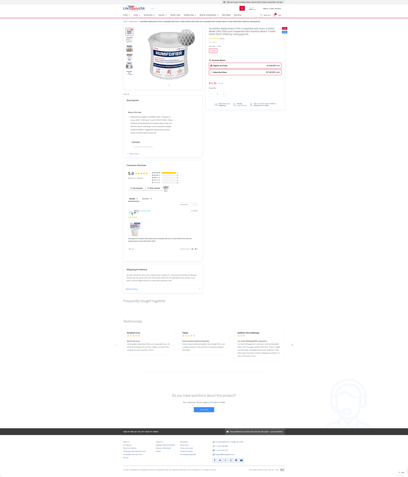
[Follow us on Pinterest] (236, 460)
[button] (193, 249)
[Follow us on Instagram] (231, 460)
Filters (125, 15)
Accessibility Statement (188, 454)
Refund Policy (131, 289)
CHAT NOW (204, 410)
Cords (136, 15)
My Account (184, 445)
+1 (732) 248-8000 (221, 446)
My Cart (126, 458)
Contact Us (159, 442)
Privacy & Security (186, 451)
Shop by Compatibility (208, 15)
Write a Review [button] (155, 188)
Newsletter (184, 442)
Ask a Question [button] (138, 188)
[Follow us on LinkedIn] (220, 460)
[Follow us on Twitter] (225, 460)
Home (125, 21)
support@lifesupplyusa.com (224, 454)
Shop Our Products (129, 448)
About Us (126, 442)
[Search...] (242, 8)
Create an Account (186, 448)
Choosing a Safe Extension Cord (134, 451)
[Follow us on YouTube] (241, 460)
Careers (158, 451)
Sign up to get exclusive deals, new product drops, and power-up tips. (255, 2)
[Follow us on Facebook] (215, 460)
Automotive (148, 15)
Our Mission (127, 445)
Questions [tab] (145, 199)
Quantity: (212, 88)
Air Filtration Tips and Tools (132, 454)
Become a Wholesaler (163, 448)
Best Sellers (226, 15)
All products (134, 21)
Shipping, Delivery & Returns (165, 445)
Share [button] (132, 249)
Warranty (237, 15)
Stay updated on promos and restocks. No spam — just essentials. (256, 432)
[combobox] (194, 8)
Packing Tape (189, 15)
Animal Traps (175, 15)
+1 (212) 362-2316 (221, 450)
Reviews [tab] (132, 199)
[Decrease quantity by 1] (211, 94)
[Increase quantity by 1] (224, 94)
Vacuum (161, 15)
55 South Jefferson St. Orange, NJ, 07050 (229, 442)
